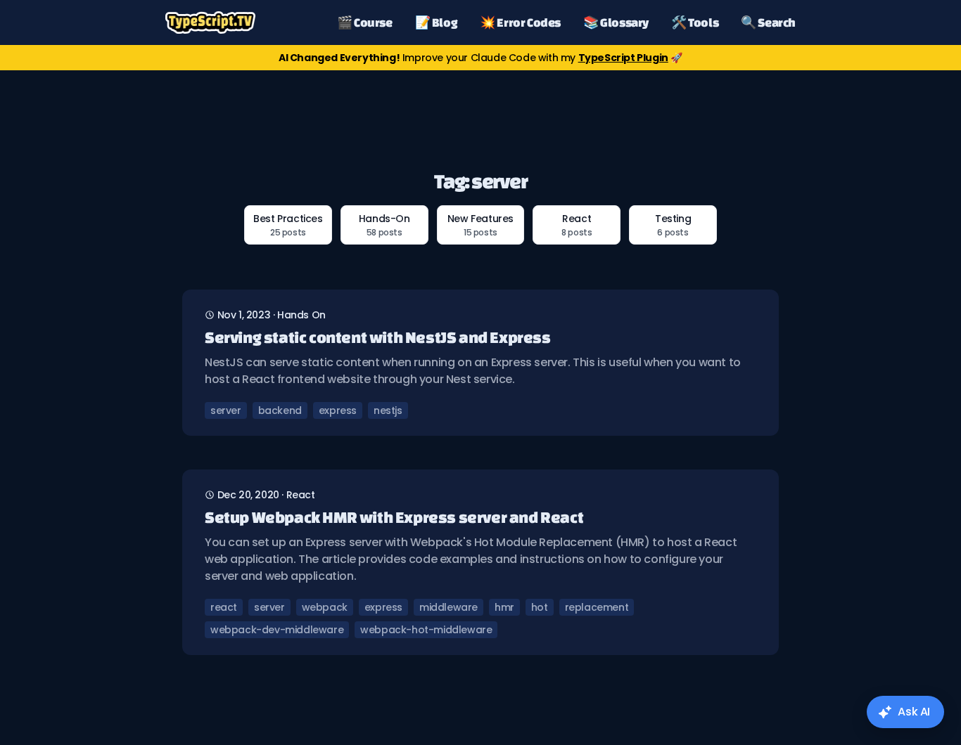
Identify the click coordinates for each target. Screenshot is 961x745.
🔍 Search (768, 22)
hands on (301, 315)
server (225, 410)
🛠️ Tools (694, 22)
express (338, 410)
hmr (504, 607)
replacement (597, 607)
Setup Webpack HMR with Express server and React (394, 517)
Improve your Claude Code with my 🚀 (480, 58)
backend (280, 410)
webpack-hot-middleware (426, 630)
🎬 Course (365, 22)
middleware (448, 607)
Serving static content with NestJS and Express (378, 337)
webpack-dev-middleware (276, 630)
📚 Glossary (616, 22)
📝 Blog (436, 22)
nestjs (388, 410)
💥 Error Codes (520, 22)
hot (539, 607)
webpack (325, 607)
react (300, 495)
